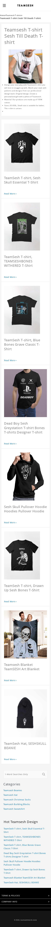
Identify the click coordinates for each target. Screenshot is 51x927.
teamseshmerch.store (28, 920)
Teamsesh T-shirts (13, 15)
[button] (4, 5)
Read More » (10, 193)
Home (2, 15)
